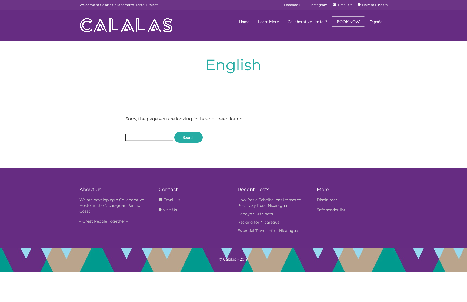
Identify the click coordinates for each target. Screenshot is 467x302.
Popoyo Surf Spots (255, 213)
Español (376, 21)
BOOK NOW (348, 21)
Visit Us (169, 209)
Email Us (171, 199)
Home (244, 21)
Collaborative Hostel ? (307, 21)
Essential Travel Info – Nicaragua (268, 230)
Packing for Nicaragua (259, 222)
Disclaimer (327, 199)
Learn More (268, 21)
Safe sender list (331, 209)
